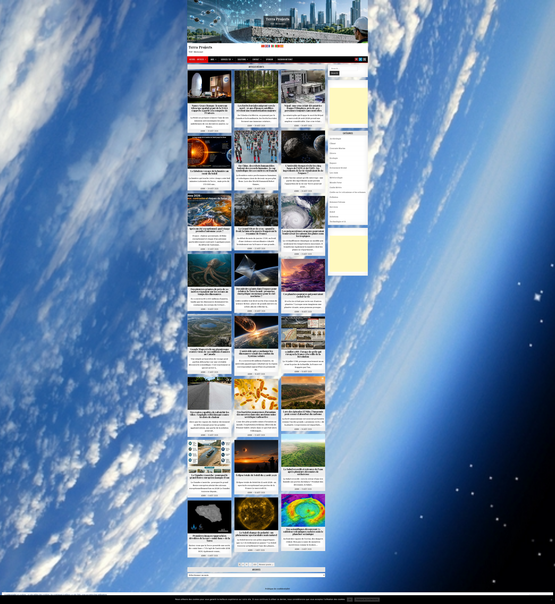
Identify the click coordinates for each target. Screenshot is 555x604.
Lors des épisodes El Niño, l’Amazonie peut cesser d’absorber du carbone (303, 413)
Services (334, 207)
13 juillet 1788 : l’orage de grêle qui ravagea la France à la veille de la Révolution (303, 354)
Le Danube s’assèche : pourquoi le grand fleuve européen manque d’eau (209, 476)
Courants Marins (337, 148)
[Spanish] (282, 46)
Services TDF (226, 59)
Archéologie (205, 261)
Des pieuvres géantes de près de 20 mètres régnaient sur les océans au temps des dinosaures (209, 291)
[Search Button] (364, 59)
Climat (257, 77)
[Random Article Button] (356, 59)
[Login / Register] (360, 59)
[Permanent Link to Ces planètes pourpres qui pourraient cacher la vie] (303, 275)
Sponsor (269, 59)
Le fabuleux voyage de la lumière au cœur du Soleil (209, 172)
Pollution (255, 260)
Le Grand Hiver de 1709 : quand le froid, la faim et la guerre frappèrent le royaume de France (256, 231)
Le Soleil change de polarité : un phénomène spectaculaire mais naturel (256, 534)
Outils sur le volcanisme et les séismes (348, 192)
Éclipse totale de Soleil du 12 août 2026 (256, 475)
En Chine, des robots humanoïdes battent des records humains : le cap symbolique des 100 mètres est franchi (256, 168)
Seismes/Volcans (314, 77)
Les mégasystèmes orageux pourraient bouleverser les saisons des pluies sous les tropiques (303, 233)
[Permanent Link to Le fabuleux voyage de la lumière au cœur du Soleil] (209, 152)
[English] (267, 46)
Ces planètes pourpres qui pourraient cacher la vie (303, 295)
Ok (350, 599)
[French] (270, 46)
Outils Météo (336, 187)
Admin (203, 131)
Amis (212, 59)
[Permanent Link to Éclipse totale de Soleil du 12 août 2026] (256, 456)
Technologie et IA (257, 137)
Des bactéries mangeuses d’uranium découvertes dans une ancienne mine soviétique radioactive (256, 414)
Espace (210, 77)
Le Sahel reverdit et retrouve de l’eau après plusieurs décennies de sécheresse (303, 472)
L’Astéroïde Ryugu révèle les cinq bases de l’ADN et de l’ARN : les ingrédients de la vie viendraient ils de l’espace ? (303, 169)
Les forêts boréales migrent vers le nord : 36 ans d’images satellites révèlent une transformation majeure (256, 108)
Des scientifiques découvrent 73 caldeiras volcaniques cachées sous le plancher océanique (303, 531)
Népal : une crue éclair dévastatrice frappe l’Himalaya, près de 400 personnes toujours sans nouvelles (303, 108)
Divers (218, 261)
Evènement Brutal (294, 77)
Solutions (242, 59)
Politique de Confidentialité (367, 599)
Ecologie (309, 441)
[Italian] (274, 46)
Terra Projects (277, 19)
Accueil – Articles (196, 59)
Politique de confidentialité (277, 589)
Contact (255, 59)
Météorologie (210, 200)
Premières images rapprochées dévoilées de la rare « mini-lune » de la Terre (209, 538)
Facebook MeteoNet (285, 59)
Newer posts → (266, 564)
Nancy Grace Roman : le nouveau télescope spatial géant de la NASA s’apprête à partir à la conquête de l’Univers (209, 109)
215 (255, 564)
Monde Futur (336, 183)
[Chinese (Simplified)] (263, 46)
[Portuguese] (278, 46)
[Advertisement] (351, 106)
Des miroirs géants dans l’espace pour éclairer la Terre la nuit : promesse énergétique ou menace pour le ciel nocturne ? (256, 292)
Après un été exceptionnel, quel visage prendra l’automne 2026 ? (209, 230)
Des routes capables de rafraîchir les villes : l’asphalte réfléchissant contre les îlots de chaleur (209, 415)
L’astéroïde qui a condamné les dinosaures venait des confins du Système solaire (256, 353)
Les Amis (334, 173)
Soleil (210, 143)
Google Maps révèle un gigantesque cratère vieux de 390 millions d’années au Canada (209, 352)
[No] (551, 599)
